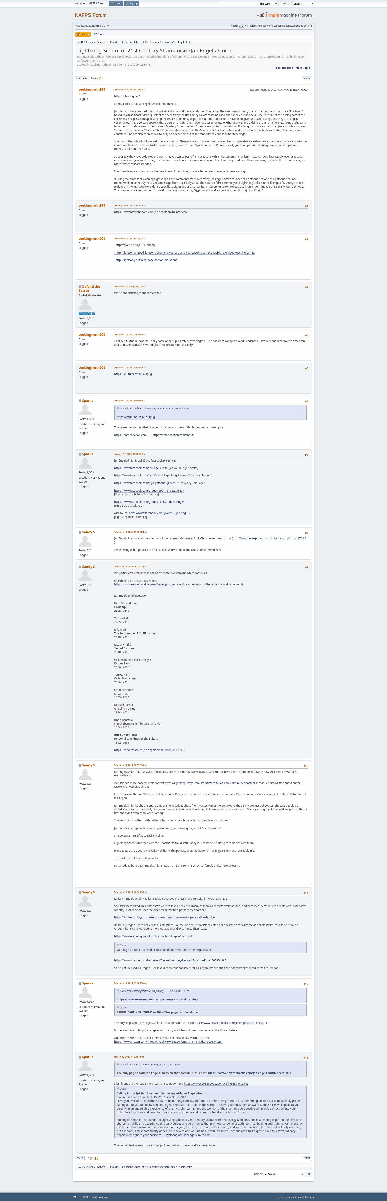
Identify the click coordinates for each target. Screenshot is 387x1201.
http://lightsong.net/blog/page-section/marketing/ (146, 260)
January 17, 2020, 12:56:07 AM (129, 286)
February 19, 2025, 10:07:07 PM (130, 566)
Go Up (79, 1158)
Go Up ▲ (309, 1196)
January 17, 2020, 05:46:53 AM (129, 400)
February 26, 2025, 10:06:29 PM (130, 892)
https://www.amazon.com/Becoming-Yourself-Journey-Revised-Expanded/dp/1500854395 (170, 960)
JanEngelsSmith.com (197, 1135)
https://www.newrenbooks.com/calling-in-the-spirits (216, 1083)
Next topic (303, 68)
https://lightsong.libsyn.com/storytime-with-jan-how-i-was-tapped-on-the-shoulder (165, 917)
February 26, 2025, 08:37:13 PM (130, 765)
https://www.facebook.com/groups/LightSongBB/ (159, 513)
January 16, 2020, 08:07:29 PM (129, 238)
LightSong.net (173, 1135)
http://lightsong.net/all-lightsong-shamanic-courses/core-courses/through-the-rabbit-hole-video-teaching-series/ (184, 252)
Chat (241, 25)
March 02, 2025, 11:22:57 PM (129, 1056)
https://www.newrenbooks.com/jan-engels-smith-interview (150, 212)
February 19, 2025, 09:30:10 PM (130, 531)
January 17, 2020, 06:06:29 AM (129, 453)
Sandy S (88, 532)
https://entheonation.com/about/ (173, 435)
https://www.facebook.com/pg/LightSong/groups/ (145, 483)
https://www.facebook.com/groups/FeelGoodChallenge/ (149, 502)
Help (280, 1196)
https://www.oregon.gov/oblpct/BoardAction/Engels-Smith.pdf (153, 936)
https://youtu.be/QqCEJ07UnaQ (134, 245)
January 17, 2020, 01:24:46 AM (129, 367)
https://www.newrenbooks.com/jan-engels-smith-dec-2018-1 (232, 1023)
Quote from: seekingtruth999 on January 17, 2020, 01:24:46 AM (154, 408)
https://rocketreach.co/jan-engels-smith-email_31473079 (149, 750)
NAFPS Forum (90, 15)
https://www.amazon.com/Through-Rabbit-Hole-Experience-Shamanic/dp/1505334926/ (168, 1041)
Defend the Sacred (89, 288)
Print (306, 78)
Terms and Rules (293, 1196)
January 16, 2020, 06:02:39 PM (129, 89)
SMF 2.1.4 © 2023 (81, 1197)
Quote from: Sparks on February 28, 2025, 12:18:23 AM (150, 1064)
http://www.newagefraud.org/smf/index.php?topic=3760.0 (269, 538)
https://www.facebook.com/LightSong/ (138, 475)
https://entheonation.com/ (131, 435)
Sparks (87, 400)
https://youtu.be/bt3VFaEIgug (133, 374)
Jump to (258, 1174)
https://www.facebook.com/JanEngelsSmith (141, 468)
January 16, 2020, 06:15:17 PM (129, 205)
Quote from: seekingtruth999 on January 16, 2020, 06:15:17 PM (154, 991)
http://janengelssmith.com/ (155, 1030)
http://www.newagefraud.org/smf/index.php (142, 584)
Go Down (82, 78)
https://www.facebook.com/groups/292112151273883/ (149, 490)
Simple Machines (100, 1197)
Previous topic (284, 68)
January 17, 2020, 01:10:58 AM (129, 334)
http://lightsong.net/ (127, 96)
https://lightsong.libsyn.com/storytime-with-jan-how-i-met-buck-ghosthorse (211, 783)
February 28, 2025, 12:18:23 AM (130, 983)
